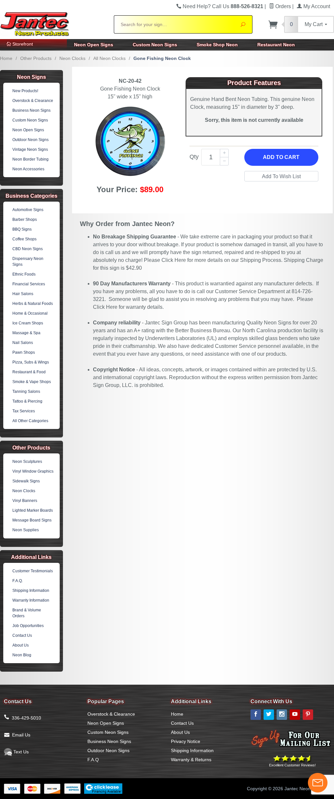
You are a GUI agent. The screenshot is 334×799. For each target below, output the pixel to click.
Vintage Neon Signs (30, 149)
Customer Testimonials (32, 571)
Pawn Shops (23, 352)
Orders (282, 6)
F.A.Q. (17, 580)
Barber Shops (24, 219)
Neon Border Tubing (30, 159)
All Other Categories (30, 421)
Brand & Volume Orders (26, 613)
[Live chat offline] (317, 782)
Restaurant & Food (29, 372)
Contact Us (22, 635)
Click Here (173, 260)
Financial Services (28, 284)
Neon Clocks (72, 58)
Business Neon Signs (31, 110)
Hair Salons (22, 294)
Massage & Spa (26, 333)
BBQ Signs (22, 229)
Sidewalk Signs (26, 481)
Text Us (20, 751)
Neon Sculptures (27, 461)
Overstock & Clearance (32, 100)
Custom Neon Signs (155, 44)
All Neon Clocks (109, 58)
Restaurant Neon (276, 44)
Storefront (22, 44)
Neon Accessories (28, 169)
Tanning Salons (26, 391)
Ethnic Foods (24, 274)
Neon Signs (31, 77)
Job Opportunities (28, 625)
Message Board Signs (32, 520)
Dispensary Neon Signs (27, 261)
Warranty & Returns (191, 759)
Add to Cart (281, 157)
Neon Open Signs (93, 44)
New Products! (25, 91)
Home (6, 58)
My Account (316, 6)
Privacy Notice (185, 741)
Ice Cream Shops (27, 323)
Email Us (21, 734)
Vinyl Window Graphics (32, 471)
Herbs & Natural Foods (32, 303)
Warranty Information (30, 600)
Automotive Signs (27, 209)
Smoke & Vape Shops (31, 381)
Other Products (36, 58)
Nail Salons (22, 342)
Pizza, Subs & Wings (30, 362)
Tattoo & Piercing (27, 401)
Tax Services (23, 411)
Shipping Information (30, 590)
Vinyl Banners (24, 500)
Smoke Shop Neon (217, 44)
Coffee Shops (24, 239)
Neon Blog (21, 655)
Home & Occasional (30, 313)
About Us (20, 645)
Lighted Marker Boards (32, 510)
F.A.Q (93, 759)
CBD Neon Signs (27, 249)
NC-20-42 (130, 81)
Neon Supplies (25, 530)
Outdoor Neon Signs (30, 139)
